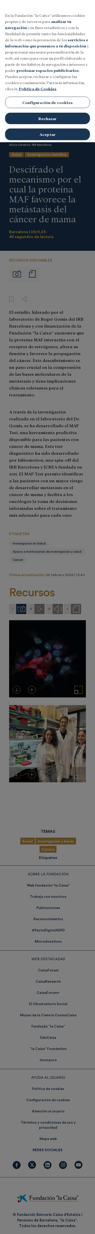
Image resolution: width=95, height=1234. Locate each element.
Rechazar (47, 118)
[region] (47, 71)
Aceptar (47, 134)
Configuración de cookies (47, 102)
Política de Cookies (37, 88)
